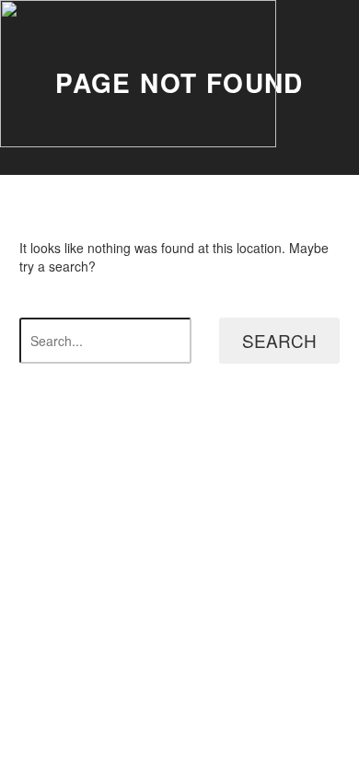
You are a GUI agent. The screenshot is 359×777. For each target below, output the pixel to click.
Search (279, 340)
